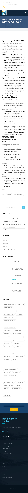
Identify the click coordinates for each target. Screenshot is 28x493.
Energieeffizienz (8, 317)
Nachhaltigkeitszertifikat (9, 227)
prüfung (7, 372)
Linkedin (3, 474)
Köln (17, 346)
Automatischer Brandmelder (10, 221)
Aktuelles (5, 240)
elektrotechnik (8, 314)
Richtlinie (9, 197)
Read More (14, 263)
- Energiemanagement (7, 440)
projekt (15, 359)
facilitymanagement (9, 327)
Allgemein (5, 243)
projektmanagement (9, 362)
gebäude (6, 333)
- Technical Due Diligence (7, 453)
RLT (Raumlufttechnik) (10, 375)
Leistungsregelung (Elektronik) (10, 218)
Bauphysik (21, 304)
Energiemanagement (9, 320)
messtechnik (7, 356)
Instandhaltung (17, 343)
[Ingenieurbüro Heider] (4, 12)
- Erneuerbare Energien (7, 443)
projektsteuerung (9, 366)
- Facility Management (7, 446)
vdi (16, 197)
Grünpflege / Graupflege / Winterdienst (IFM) (14, 224)
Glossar (3, 189)
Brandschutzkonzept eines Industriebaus (13, 230)
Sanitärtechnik (8, 382)
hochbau (20, 340)
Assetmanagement (9, 304)
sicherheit (20, 382)
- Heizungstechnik (6, 448)
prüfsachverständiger (10, 369)
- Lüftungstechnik (6, 451)
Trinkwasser (16, 388)
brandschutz (8, 307)
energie (19, 314)
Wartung (7, 395)
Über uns (4, 466)
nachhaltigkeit (19, 356)
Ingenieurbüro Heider (9, 420)
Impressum (4, 469)
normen (6, 359)
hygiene (9, 194)
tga (18, 385)
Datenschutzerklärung (7, 477)
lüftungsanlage (8, 349)
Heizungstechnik (9, 340)
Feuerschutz (7, 330)
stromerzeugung (8, 385)
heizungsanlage (17, 336)
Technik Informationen (9, 249)
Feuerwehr (18, 330)
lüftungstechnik (18, 194)
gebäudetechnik (17, 333)
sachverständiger (9, 379)
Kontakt (14, 409)
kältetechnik (8, 346)
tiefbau (6, 388)
